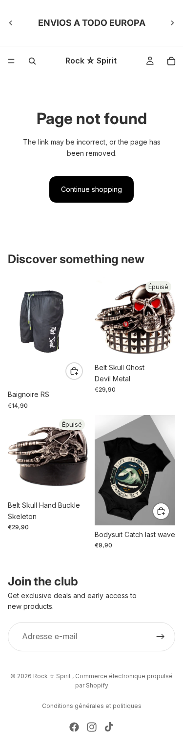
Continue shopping (91, 189)
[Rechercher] (32, 61)
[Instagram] (92, 727)
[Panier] (171, 61)
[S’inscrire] (160, 636)
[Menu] (11, 61)
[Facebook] (74, 727)
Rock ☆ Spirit (52, 676)
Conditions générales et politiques (92, 705)
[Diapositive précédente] (10, 23)
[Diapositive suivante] (172, 23)
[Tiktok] (109, 727)
